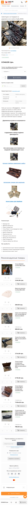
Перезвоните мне (14, 454)
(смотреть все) (16, 91)
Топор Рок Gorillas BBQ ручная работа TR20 (20, 338)
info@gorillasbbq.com (14, 477)
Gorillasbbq (13, 50)
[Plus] (5, 77)
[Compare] (9, 278)
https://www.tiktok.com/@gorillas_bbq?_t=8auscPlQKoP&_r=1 (15, 473)
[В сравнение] (16, 502)
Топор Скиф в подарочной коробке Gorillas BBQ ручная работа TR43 (20, 364)
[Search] (2, 10)
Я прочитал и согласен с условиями (15, 447)
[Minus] (5, 78)
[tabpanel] (14, 33)
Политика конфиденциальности (17, 446)
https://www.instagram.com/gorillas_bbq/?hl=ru (8, 473)
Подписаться (21, 443)
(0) (7, 54)
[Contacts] (22, 2)
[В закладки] (11, 502)
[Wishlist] (5, 278)
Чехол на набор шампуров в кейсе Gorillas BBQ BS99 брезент (12, 68)
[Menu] (2, 2)
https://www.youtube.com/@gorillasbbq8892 (18, 473)
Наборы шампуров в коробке (10, 13)
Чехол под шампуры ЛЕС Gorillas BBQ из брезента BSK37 (21, 314)
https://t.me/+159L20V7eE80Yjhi (12, 473)
